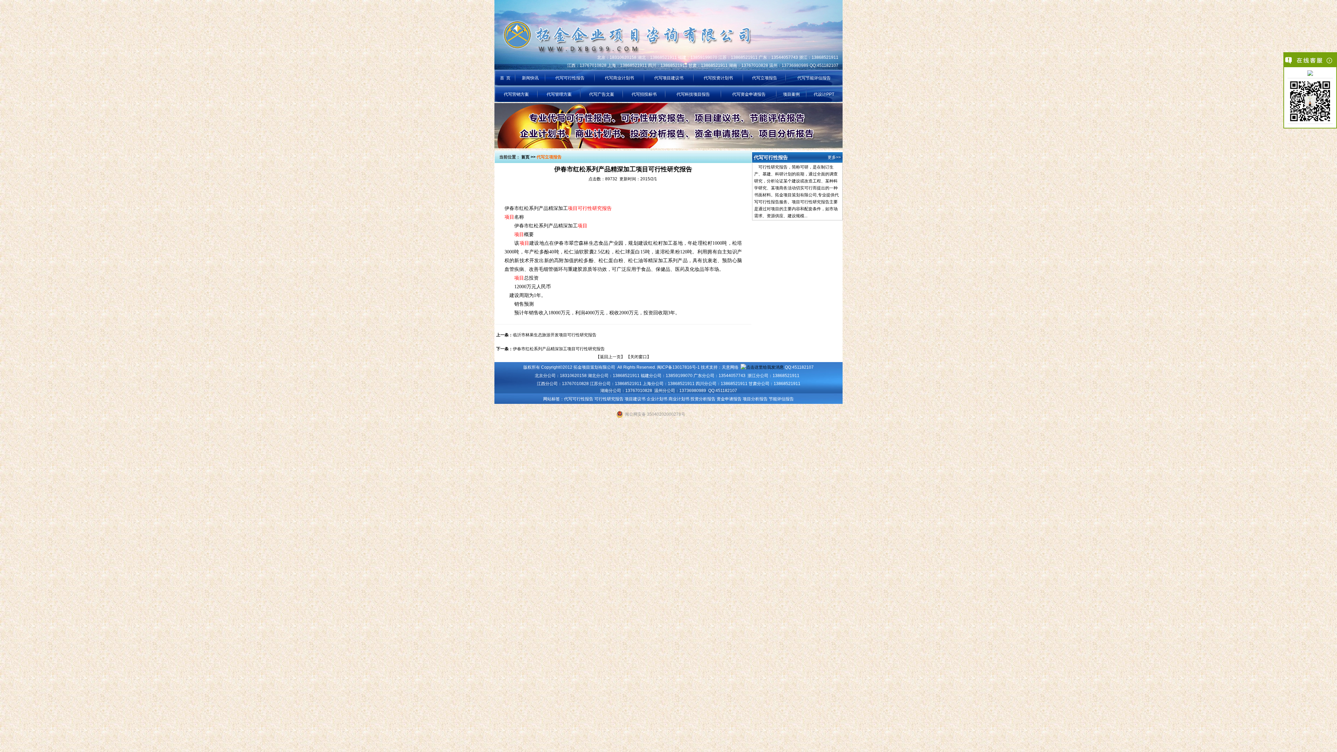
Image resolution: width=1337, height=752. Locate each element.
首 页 (505, 78)
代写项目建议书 (668, 78)
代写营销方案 (516, 94)
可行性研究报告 (609, 399)
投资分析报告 (703, 399)
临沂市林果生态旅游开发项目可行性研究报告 (554, 334)
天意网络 (730, 367)
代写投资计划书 (718, 78)
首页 (525, 157)
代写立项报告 (764, 78)
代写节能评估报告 (814, 78)
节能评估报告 (781, 399)
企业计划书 (657, 399)
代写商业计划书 (619, 78)
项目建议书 (635, 399)
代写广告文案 (601, 94)
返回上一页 (610, 356)
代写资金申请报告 (749, 94)
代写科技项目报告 (693, 94)
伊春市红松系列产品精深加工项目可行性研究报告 (559, 348)
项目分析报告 (755, 399)
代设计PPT (824, 94)
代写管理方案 (559, 94)
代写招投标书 (644, 94)
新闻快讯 (530, 78)
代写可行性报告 (570, 78)
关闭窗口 (638, 356)
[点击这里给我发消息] (1310, 73)
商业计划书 (678, 399)
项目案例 (791, 94)
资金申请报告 (729, 399)
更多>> (834, 157)
